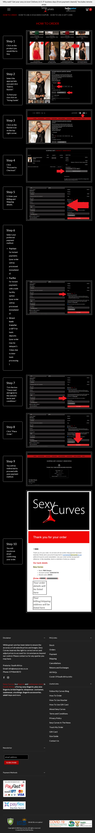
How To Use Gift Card (58, 704)
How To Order (55, 695)
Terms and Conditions (58, 713)
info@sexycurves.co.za (18, 668)
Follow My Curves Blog (59, 691)
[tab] (10, 15)
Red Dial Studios (28, 830)
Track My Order (56, 727)
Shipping (53, 658)
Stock (51, 645)
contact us (23, 656)
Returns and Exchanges (59, 667)
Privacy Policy (55, 718)
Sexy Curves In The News (60, 722)
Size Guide (53, 736)
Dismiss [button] (50, 4)
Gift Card (53, 732)
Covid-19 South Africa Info (60, 676)
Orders (52, 649)
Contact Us (54, 741)
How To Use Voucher (58, 700)
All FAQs (53, 672)
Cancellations (55, 663)
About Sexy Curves (57, 709)
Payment (53, 654)
